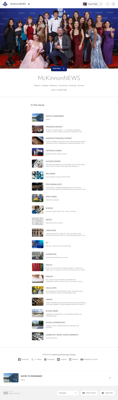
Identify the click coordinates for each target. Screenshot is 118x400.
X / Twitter (38, 359)
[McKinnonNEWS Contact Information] (29, 4)
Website (75, 359)
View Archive (91, 393)
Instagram (51, 359)
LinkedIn (63, 359)
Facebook (25, 359)
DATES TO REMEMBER (31, 376)
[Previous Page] (107, 4)
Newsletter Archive (91, 359)
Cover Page (92, 4)
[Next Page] (113, 4)
